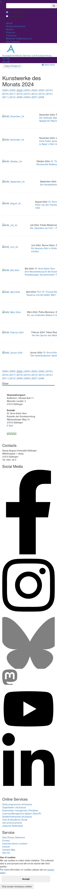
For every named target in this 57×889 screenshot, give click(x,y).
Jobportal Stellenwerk (12, 825)
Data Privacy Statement (13, 837)
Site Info (6, 852)
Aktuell (9, 23)
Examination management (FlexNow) (20, 810)
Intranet (6, 846)
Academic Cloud (18, 819)
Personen (10, 32)
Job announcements (12, 822)
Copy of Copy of (12, 65)
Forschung (11, 35)
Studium (10, 29)
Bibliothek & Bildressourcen (19, 38)
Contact (6, 840)
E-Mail (10, 425)
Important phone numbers (14, 843)
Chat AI (5, 819)
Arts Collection (13, 41)
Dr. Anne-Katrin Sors (45, 268)
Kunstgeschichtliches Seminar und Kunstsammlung (26, 55)
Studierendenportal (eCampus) (17, 816)
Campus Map (8, 849)
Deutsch (49, 64)
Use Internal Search (17, 16)
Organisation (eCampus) (14, 807)
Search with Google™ (18, 12)
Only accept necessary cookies (17, 886)
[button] (6, 58)
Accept (26, 879)
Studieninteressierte (15, 26)
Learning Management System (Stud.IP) (21, 813)
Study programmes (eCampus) (17, 804)
